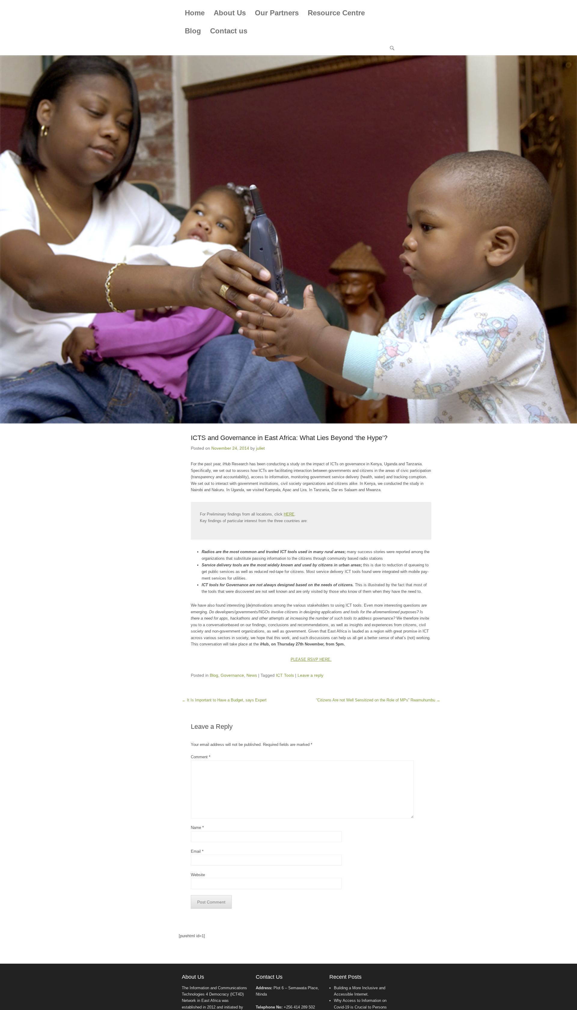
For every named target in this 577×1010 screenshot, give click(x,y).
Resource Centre (336, 13)
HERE (289, 514)
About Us (230, 13)
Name (197, 827)
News (251, 675)
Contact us (228, 31)
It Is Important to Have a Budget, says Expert (224, 700)
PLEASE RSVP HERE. (311, 659)
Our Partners (277, 13)
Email (197, 851)
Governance (232, 675)
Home (195, 13)
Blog (193, 31)
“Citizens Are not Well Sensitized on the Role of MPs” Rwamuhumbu (378, 700)
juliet (260, 448)
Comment (200, 757)
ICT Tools (285, 675)
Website (198, 875)
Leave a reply (310, 675)
